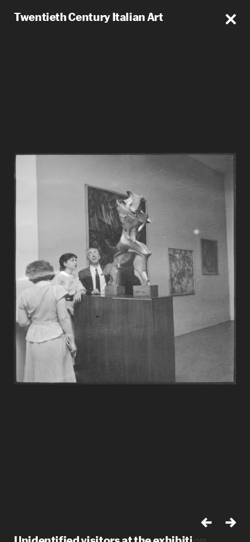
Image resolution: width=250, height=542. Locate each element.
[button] (230, 19)
